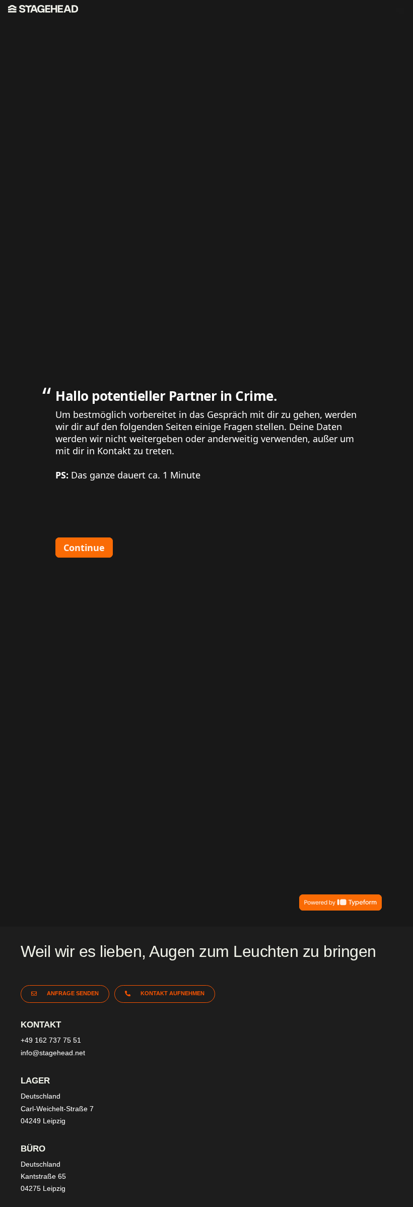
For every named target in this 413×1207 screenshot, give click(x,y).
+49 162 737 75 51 (51, 1040)
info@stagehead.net (53, 1053)
